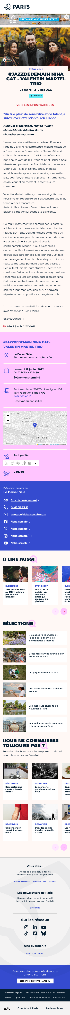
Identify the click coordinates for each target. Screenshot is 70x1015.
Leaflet (40, 444)
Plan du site (59, 998)
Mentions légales (13, 993)
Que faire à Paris (28, 1008)
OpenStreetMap (54, 444)
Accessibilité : (45, 993)
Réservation (21, 395)
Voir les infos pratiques (35, 105)
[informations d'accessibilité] (21, 463)
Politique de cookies (39, 998)
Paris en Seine (54, 1008)
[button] (35, 425)
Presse (8, 998)
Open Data (20, 998)
